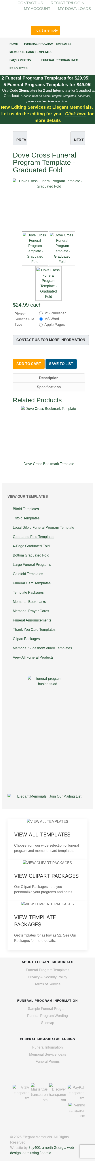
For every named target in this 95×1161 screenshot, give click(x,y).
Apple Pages (54, 325)
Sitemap (47, 1023)
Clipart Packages (26, 639)
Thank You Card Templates (34, 629)
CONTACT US (30, 3)
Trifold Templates (26, 518)
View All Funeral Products (33, 657)
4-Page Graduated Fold (31, 546)
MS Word (51, 319)
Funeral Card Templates (32, 583)
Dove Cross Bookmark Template (49, 464)
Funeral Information (47, 1047)
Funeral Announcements (32, 620)
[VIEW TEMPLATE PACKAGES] (47, 925)
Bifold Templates (26, 509)
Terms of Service (47, 984)
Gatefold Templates (28, 574)
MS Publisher (55, 313)
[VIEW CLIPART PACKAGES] (47, 880)
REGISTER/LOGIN (67, 3)
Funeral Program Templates (47, 970)
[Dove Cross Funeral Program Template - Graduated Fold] (49, 202)
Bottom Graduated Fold (31, 555)
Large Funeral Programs (32, 564)
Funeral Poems (48, 1061)
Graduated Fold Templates (33, 537)
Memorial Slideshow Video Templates (42, 648)
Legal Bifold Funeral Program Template (43, 527)
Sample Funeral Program (47, 1009)
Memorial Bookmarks (29, 602)
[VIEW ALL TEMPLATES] (47, 839)
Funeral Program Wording (47, 1016)
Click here (75, 113)
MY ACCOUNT (37, 8)
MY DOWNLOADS (74, 8)
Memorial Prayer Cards (31, 611)
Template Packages (28, 592)
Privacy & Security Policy (47, 977)
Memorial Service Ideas (47, 1054)
